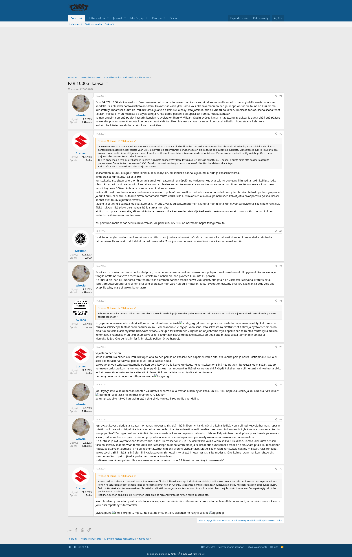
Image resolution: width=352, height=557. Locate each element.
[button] (107, 18)
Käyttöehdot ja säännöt (231, 547)
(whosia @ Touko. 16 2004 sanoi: (115, 141)
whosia (74, 89)
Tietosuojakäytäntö (256, 547)
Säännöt (109, 24)
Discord (174, 18)
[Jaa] (275, 96)
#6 (280, 347)
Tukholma (87, 122)
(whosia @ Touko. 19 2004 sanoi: (115, 476)
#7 (280, 384)
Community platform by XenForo (176, 553)
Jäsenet (117, 18)
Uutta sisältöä (96, 18)
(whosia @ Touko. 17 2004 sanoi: (115, 308)
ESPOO (88, 257)
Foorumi (76, 18)
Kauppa (157, 18)
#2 (280, 133)
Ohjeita (274, 547)
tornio (89, 327)
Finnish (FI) (82, 547)
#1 (280, 95)
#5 (280, 300)
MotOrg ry (137, 18)
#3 (280, 231)
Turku (89, 160)
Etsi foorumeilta (93, 24)
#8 (280, 419)
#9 (280, 468)
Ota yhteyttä (208, 547)
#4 (280, 266)
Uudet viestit (75, 24)
